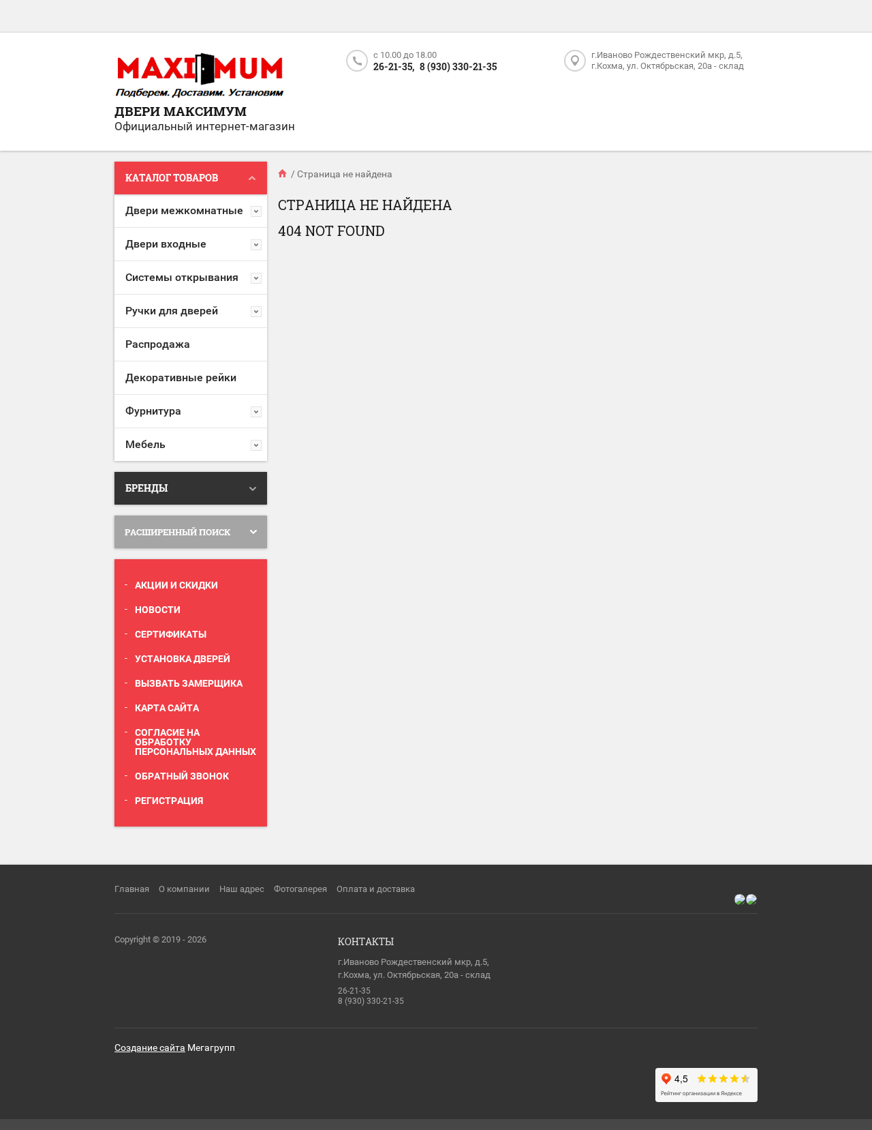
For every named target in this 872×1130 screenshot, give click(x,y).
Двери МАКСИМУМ (180, 110)
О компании (184, 889)
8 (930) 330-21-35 (458, 66)
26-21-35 (354, 991)
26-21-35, (393, 66)
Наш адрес (241, 889)
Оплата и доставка (376, 889)
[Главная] (283, 174)
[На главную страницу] (199, 76)
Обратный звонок (182, 776)
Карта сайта (167, 707)
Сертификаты (170, 634)
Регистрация (169, 800)
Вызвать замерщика (189, 683)
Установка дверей (182, 658)
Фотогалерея (300, 889)
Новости (158, 609)
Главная (131, 889)
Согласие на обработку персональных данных (195, 742)
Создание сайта (149, 1047)
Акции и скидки (176, 585)
